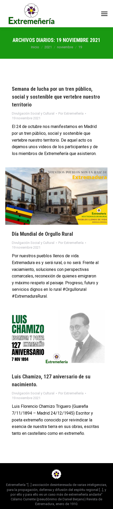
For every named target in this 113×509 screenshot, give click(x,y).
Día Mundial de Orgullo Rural (42, 234)
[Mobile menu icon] (104, 13)
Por (71, 113)
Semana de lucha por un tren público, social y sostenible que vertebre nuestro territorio (56, 97)
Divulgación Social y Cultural (33, 113)
